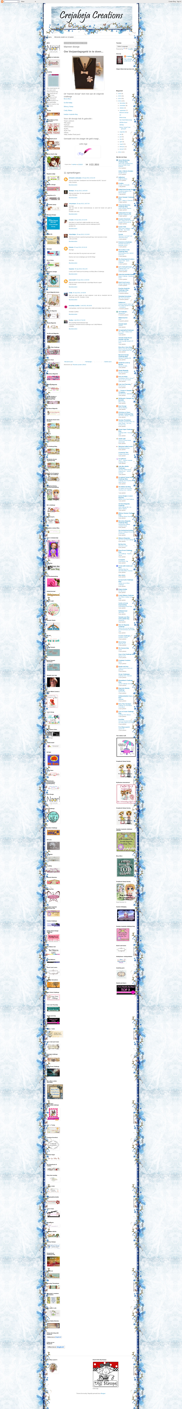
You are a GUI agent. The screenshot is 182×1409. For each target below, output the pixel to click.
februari (122, 146)
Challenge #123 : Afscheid (125, 675)
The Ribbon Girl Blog (124, 487)
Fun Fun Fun (121, 691)
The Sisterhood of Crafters (126, 259)
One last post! (122, 386)
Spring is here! (122, 656)
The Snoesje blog (123, 648)
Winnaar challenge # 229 (124, 214)
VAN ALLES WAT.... (123, 366)
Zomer (120, 649)
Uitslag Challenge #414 (124, 284)
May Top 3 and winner (124, 297)
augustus (122, 132)
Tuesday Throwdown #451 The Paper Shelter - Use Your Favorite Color (126, 423)
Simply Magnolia (123, 370)
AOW (119, 319)
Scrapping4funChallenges (126, 330)
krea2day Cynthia (74, 305)
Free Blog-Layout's (124, 727)
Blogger (103, 1393)
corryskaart (72, 203)
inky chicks (121, 575)
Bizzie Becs (67, 99)
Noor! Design (122, 406)
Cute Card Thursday (124, 384)
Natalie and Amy (123, 666)
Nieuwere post (68, 361)
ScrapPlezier (122, 459)
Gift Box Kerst (123, 122)
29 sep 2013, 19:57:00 (83, 203)
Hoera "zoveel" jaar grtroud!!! (124, 128)
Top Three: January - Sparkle (126, 415)
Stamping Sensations (124, 296)
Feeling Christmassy (123, 454)
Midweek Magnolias (124, 538)
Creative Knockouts (124, 219)
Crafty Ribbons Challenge (126, 595)
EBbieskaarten (122, 318)
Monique (71, 190)
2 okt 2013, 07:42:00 (79, 320)
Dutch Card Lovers (124, 282)
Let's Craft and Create (125, 267)
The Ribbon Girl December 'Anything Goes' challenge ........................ (125, 490)
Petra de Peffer (123, 376)
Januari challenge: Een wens (125, 683)
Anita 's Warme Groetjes (125, 171)
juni (121, 137)
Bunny (120, 662)
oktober (122, 108)
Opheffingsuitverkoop (123, 448)
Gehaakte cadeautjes (75, 178)
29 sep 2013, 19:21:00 (88, 178)
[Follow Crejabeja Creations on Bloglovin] (54, 1337)
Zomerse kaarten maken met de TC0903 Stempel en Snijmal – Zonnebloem (126, 305)
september (123, 110)
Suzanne (71, 269)
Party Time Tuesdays (124, 704)
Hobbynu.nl (121, 302)
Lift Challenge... (123, 311)
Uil (120, 115)
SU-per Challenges (124, 674)
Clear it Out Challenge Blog (126, 654)
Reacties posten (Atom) (79, 364)
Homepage (88, 361)
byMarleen (121, 177)
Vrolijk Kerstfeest (122, 178)
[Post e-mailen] (86, 164)
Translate (130, 49)
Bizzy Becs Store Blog (125, 347)
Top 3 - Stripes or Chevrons (125, 200)
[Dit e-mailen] (90, 164)
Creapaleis (121, 559)
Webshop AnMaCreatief (125, 446)
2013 (119, 101)
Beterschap (122, 117)
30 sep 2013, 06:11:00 (81, 269)
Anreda (120, 234)
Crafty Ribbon (68, 110)
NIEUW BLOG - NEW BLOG (125, 393)
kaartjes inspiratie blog (71, 114)
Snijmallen (121, 699)
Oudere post (107, 361)
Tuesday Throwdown (124, 420)
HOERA (120, 325)
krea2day (121, 719)
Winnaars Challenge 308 (124, 358)
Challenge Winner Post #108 (125, 516)
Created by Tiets (123, 452)
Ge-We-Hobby (68, 102)
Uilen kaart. (121, 612)
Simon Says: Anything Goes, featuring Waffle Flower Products (125, 165)
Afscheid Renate (122, 291)
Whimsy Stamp (68, 106)
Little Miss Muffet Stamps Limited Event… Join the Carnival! (124, 471)
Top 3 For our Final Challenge (126, 539)
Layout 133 (121, 728)
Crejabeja (129, 56)
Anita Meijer (72, 234)
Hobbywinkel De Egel (124, 213)
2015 (119, 96)
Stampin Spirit (122, 324)
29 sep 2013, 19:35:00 (81, 190)
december (123, 103)
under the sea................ (124, 643)
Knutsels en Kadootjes (125, 242)
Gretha (71, 320)
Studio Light (122, 439)
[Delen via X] (94, 164)
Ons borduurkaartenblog (125, 530)
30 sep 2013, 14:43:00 (79, 292)
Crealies (121, 183)
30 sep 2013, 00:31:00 (80, 247)
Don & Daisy (122, 642)
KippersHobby (122, 589)
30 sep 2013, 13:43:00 (82, 280)
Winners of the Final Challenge (126, 499)
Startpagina (48, 37)
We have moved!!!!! (123, 372)
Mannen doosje (123, 112)
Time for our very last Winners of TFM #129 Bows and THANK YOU (126, 630)
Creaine (71, 220)
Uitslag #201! (121, 313)
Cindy (70, 292)
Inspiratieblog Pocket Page (125, 606)
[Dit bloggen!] (92, 164)
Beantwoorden (73, 185)
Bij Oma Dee (122, 544)
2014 (119, 98)
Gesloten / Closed (123, 637)
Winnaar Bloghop (122, 407)
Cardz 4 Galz (122, 227)
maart (121, 144)
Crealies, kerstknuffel (123, 185)
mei (121, 139)
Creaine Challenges (124, 636)
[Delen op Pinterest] (98, 164)
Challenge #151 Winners (124, 714)
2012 (119, 152)
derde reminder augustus (124, 208)
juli (121, 134)
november (123, 105)
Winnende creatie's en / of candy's (64, 37)
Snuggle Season (122, 172)
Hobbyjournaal (122, 611)
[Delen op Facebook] (96, 164)
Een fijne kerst (122, 591)
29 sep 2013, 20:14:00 (80, 220)
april (121, 141)
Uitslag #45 (121, 620)
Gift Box (121, 125)
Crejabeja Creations (124, 660)
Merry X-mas (121, 401)
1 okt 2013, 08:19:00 (86, 305)
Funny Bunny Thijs (123, 561)
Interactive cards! (122, 545)
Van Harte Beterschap (125, 120)
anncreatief (72, 280)
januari (122, 149)
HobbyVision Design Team (126, 189)
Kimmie (71, 247)
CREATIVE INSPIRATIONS (126, 274)
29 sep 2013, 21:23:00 (83, 234)
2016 (119, 93)
